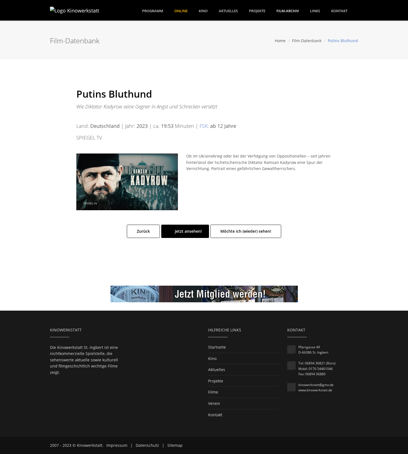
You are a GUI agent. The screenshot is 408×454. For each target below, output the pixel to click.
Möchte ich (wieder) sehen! (245, 231)
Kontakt (339, 10)
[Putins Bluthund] (127, 181)
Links (315, 10)
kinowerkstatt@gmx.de (316, 384)
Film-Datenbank (306, 40)
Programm (152, 10)
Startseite (217, 347)
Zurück (143, 231)
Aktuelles (228, 10)
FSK (204, 126)
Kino (203, 10)
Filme (213, 392)
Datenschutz (147, 445)
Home (280, 40)
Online (181, 10)
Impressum (116, 445)
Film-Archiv (287, 10)
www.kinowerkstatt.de (315, 390)
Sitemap (175, 445)
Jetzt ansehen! (188, 231)
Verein (214, 403)
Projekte (257, 10)
